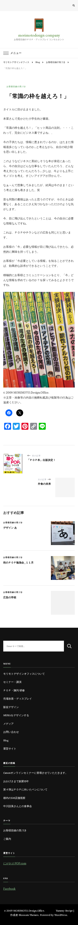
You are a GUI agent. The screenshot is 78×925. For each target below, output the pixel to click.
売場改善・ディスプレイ (17, 698)
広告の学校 (9, 597)
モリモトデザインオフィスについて (24, 673)
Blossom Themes (29, 915)
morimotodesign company (39, 35)
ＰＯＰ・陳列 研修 (14, 690)
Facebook (9, 889)
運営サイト (9, 748)
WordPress (60, 915)
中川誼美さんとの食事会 (17, 806)
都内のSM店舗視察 (14, 798)
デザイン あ (10, 527)
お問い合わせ (11, 732)
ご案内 (7, 838)
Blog (5, 740)
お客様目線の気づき (16, 86)
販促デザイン (11, 707)
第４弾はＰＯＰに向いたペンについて (25, 789)
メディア (8, 723)
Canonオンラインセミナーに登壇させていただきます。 (35, 772)
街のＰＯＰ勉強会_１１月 (18, 562)
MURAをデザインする (16, 715)
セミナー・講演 (12, 682)
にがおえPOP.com (14, 863)
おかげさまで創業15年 (16, 781)
